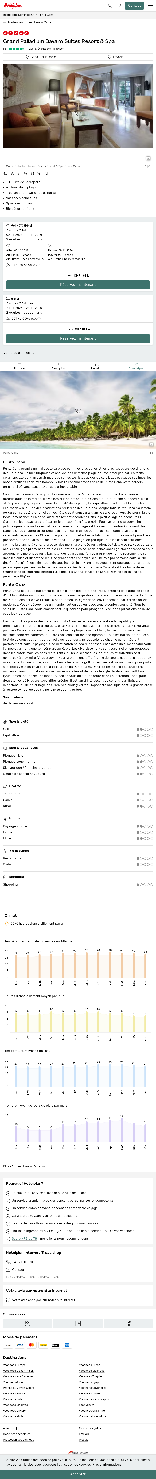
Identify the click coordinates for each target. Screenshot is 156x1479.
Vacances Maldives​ (15, 1405)
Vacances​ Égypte (90, 1382)
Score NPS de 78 (24, 1238)
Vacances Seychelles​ (93, 1388)
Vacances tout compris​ (94, 1399)
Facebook (128, 1323)
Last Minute (86, 1405)
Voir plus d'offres (16, 352)
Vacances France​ (14, 1393)
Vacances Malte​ (13, 1416)
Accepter (78, 1474)
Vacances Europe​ (14, 1365)
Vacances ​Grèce (89, 1365)
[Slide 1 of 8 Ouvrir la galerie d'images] (78, 113)
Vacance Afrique (14, 1382)
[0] (119, 6)
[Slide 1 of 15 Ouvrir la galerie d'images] (78, 410)
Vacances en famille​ (92, 1410)
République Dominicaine (18, 15)
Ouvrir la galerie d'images (148, 158)
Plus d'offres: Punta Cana (21, 1166)
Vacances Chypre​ (14, 1410)
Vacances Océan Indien (18, 1371)
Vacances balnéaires (92, 1416)
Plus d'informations (106, 1464)
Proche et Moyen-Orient (18, 1388)
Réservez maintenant (78, 285)
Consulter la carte (42, 56)
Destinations (14, 1357)
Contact (134, 5)
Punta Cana (46, 15)
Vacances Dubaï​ (89, 1393)
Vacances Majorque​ (92, 1371)
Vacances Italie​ (13, 1399)
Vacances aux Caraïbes (18, 1376)
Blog (77, 1323)
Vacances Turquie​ (90, 1376)
